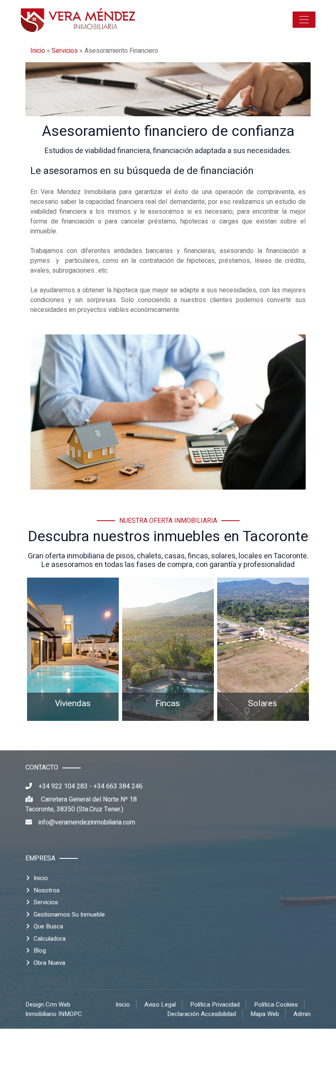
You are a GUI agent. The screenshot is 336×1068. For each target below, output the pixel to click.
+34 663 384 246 (118, 786)
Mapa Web (264, 1013)
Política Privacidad (215, 1004)
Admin (302, 1013)
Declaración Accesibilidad (201, 1013)
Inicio (37, 51)
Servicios (65, 51)
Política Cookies (276, 1004)
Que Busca (48, 926)
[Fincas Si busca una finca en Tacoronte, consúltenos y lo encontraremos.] (168, 649)
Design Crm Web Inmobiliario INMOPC (53, 1009)
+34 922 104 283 (63, 786)
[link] (77, 19)
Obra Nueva (49, 962)
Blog (40, 950)
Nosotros (47, 890)
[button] (304, 19)
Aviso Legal (160, 1004)
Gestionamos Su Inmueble (69, 914)
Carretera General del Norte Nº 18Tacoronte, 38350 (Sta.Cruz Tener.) (81, 804)
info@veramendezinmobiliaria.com (87, 822)
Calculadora (50, 938)
